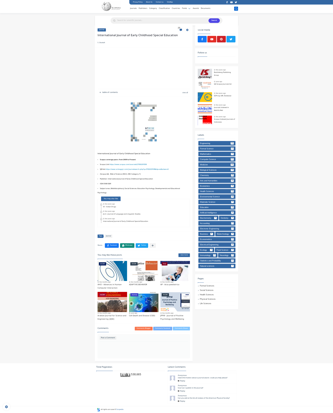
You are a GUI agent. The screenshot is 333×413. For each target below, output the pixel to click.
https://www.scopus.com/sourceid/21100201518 (128, 165)
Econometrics (216, 239)
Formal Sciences (207, 286)
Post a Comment (108, 338)
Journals (133, 8)
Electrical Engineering (216, 245)
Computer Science (216, 159)
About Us (149, 2)
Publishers (143, 8)
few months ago (105, 282)
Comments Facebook (162, 328)
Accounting (216, 223)
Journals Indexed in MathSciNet (221, 109)
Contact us (160, 2)
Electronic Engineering (216, 229)
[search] (236, 9)
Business (206, 234)
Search (214, 20)
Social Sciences (206, 290)
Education (216, 207)
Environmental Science (216, 197)
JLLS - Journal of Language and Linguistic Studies (121, 214)
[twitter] (235, 2)
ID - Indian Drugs (109, 207)
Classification (164, 8)
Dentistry (227, 218)
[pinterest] (221, 39)
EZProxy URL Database (222, 96)
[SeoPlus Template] (98, 409)
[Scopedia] (111, 6)
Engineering (216, 143)
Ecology (206, 250)
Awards (196, 8)
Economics (216, 186)
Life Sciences (205, 303)
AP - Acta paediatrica (169, 285)
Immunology (207, 255)
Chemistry (216, 175)
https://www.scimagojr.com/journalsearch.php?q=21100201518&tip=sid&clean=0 (137, 169)
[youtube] (231, 2)
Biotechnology (225, 234)
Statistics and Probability (216, 261)
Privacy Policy (138, 2)
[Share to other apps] (152, 245)
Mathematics (216, 154)
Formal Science (216, 149)
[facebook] (227, 2)
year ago (134, 313)
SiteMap (170, 2)
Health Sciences (216, 191)
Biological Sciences (216, 170)
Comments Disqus (181, 328)
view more (184, 255)
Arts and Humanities (216, 181)
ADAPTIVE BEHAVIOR (138, 285)
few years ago (110, 204)
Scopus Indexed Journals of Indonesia (224, 121)
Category (153, 8)
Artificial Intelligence (216, 213)
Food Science (225, 250)
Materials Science (216, 202)
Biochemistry (208, 218)
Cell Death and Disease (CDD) (142, 316)
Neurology (226, 255)
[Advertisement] (144, 69)
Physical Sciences (208, 299)
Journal (101, 30)
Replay (182, 381)
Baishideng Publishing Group (222, 74)
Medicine (216, 165)
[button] (112, 245)
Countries (176, 8)
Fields (184, 8)
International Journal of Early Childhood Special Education (125, 221)
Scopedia (119, 410)
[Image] (205, 74)
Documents (205, 8)
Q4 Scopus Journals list (223, 84)
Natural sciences (216, 266)
